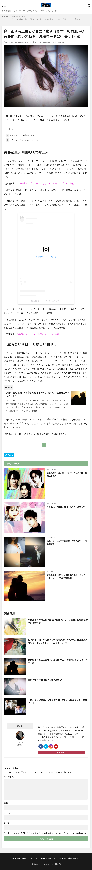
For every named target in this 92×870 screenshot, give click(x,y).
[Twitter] (9, 455)
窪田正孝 (61, 42)
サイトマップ (19, 11)
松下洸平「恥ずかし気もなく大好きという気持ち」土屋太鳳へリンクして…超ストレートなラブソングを (58, 641)
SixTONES (38, 42)
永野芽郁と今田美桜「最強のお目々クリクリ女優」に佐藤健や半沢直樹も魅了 (58, 621)
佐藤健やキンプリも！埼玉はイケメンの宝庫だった (41, 334)
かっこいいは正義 (30, 858)
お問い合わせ (33, 11)
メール (7, 813)
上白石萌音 (47, 42)
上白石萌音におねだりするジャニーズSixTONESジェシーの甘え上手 (57, 701)
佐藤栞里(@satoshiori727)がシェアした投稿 (46, 301)
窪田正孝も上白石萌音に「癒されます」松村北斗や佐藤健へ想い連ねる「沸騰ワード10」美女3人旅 (47, 19)
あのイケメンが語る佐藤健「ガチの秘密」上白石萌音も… (67, 542)
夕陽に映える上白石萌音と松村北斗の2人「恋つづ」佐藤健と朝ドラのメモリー (37, 394)
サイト (7, 823)
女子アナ (54, 42)
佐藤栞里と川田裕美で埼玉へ (20, 135)
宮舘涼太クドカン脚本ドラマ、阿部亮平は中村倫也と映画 (67, 474)
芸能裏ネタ (15, 858)
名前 (6, 803)
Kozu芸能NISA (61, 752)
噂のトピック (45, 858)
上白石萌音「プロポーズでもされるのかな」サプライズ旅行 (45, 183)
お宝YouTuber (60, 858)
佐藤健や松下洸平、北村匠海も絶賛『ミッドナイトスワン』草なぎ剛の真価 (67, 576)
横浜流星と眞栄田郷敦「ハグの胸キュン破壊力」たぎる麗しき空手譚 (58, 661)
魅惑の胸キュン (17, 16)
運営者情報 (6, 11)
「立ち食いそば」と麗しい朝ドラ (22, 140)
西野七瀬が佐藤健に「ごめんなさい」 (46, 679)
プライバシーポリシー (50, 11)
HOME (6, 16)
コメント (9, 777)
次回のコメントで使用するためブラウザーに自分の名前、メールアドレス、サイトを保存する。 (47, 833)
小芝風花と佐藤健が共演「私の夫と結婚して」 (67, 507)
